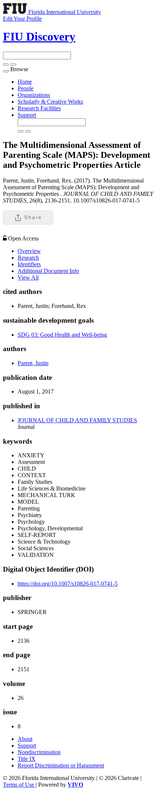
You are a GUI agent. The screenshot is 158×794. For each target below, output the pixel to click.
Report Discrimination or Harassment (61, 765)
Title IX (27, 759)
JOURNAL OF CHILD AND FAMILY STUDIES (77, 420)
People (25, 88)
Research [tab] (28, 257)
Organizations (34, 95)
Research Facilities (39, 108)
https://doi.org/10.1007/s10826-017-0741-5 (68, 583)
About (25, 739)
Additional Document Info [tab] (48, 271)
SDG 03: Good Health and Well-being (62, 335)
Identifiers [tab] (29, 264)
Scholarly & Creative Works (50, 101)
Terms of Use (19, 784)
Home (25, 82)
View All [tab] (28, 277)
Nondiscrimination (39, 752)
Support (27, 115)
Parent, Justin (33, 363)
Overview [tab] (29, 251)
